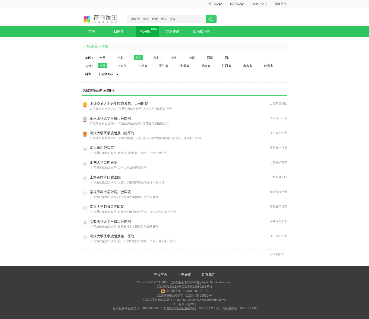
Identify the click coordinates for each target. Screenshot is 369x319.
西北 (228, 57)
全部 (102, 65)
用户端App (215, 4)
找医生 (119, 31)
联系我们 (208, 275)
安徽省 (184, 65)
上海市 (121, 65)
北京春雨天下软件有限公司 (187, 282)
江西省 (226, 65)
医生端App (237, 4)
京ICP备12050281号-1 (197, 286)
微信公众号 (259, 4)
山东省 (247, 65)
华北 (156, 57)
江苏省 (142, 65)
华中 (174, 57)
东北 (120, 57)
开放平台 (160, 275)
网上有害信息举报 (184, 304)
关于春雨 (184, 275)
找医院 (145, 31)
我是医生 (281, 4)
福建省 (205, 65)
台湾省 (268, 65)
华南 (192, 57)
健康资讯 (172, 31)
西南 (210, 57)
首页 (91, 31)
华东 (104, 46)
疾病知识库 (201, 31)
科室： (89, 74)
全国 (102, 57)
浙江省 (163, 65)
